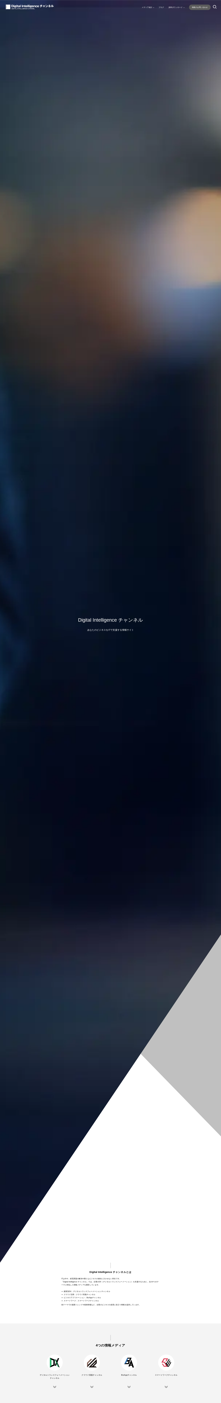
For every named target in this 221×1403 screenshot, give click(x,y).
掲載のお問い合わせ (200, 7)
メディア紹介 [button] (147, 7)
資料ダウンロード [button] (176, 7)
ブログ (161, 7)
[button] (214, 7)
